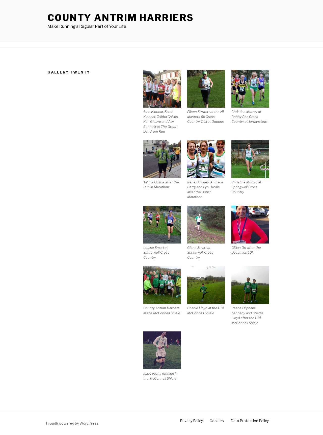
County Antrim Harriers (120, 17)
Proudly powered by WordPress (72, 423)
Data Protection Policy (250, 421)
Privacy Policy (191, 421)
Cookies (217, 421)
